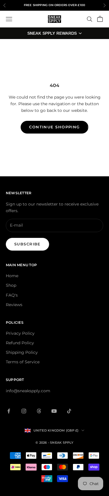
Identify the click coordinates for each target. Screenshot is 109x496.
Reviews (14, 304)
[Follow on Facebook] (9, 411)
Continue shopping (54, 127)
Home (12, 275)
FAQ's (12, 295)
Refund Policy (20, 342)
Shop (11, 285)
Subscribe (27, 244)
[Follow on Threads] (39, 411)
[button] (54, 33)
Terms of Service (23, 361)
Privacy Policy (20, 333)
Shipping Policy (22, 352)
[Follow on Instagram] (24, 411)
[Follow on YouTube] (54, 411)
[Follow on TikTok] (69, 411)
